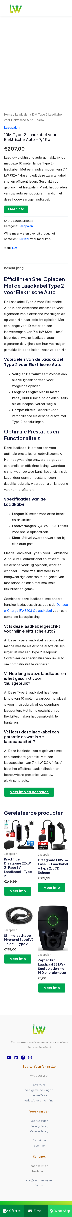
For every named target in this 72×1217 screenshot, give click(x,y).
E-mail (38, 1211)
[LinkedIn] (15, 1057)
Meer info (16, 209)
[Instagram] (30, 1057)
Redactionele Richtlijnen (39, 1100)
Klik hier (24, 239)
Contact (39, 1185)
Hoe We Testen (39, 1095)
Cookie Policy (39, 1131)
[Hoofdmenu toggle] (68, 8)
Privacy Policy (39, 1126)
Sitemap (39, 1145)
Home (8, 114)
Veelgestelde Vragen (39, 1090)
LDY (15, 247)
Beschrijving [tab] (14, 268)
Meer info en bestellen (29, 792)
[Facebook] (23, 1057)
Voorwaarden (39, 1120)
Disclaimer (39, 1140)
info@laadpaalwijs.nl (39, 1180)
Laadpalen (22, 114)
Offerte (15, 1211)
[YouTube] (8, 1057)
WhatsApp (62, 1211)
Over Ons (39, 1084)
